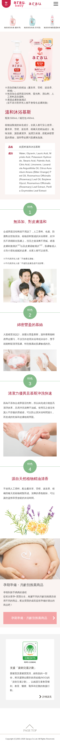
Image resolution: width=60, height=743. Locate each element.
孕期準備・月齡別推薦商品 (29, 618)
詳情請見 (47, 696)
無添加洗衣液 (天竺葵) (32, 27)
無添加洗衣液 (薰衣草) (12, 27)
